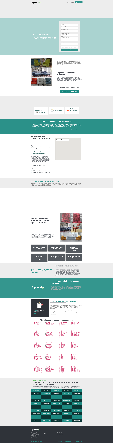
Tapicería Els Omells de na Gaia (50, 336)
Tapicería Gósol (48, 359)
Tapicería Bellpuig (36, 357)
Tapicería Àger (36, 323)
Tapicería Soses (73, 341)
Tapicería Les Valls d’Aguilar (63, 332)
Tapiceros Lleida (64, 58)
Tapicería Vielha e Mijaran (75, 364)
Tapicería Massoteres (62, 345)
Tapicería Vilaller (73, 367)
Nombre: (62, 23)
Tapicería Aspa (36, 347)
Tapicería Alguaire (36, 333)
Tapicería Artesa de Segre (37, 346)
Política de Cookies (68, 441)
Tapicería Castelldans (37, 369)
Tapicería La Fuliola (49, 372)
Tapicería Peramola (61, 364)
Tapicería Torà (73, 356)
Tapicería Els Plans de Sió (49, 337)
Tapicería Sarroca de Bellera (75, 334)
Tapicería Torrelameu (74, 354)
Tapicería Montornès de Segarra (63, 353)
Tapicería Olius (61, 360)
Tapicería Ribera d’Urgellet (75, 323)
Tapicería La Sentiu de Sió (62, 324)
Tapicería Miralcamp (61, 347)
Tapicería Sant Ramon (74, 333)
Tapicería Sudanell (73, 342)
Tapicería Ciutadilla (48, 322)
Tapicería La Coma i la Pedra (50, 370)
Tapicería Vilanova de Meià (75, 372)
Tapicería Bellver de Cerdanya (38, 358)
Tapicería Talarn (73, 344)
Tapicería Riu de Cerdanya (75, 325)
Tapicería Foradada (49, 346)
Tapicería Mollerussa (61, 348)
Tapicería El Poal (48, 329)
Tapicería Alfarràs (36, 330)
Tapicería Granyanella (49, 352)
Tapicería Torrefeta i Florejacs (75, 352)
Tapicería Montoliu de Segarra (63, 352)
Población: (62, 42)
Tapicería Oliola (61, 359)
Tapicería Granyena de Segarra (50, 355)
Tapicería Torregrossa (74, 353)
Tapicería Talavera (73, 345)
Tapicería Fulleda (48, 347)
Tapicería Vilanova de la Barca (75, 371)
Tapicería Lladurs (61, 336)
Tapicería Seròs (73, 337)
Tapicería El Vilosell (49, 333)
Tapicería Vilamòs (73, 368)
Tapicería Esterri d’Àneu (49, 342)
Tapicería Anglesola (36, 341)
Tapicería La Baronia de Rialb (50, 369)
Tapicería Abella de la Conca (37, 322)
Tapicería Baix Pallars (37, 348)
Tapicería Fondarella (49, 345)
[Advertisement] (56, 10)
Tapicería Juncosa (48, 364)
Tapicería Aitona (36, 325)
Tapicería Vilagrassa (74, 366)
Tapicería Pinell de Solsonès (63, 365)
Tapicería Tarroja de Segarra (75, 346)
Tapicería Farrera (48, 344)
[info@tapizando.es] (44, 433)
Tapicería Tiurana (73, 348)
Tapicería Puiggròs (61, 372)
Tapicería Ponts (61, 367)
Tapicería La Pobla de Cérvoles (50, 376)
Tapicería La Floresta (49, 371)
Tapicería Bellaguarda (37, 354)
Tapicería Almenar (36, 337)
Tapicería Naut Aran (61, 355)
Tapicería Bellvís (36, 359)
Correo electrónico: (64, 26)
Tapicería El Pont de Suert (49, 331)
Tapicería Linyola (61, 334)
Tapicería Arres (36, 343)
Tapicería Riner (73, 324)
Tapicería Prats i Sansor (62, 368)
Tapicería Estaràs (48, 341)
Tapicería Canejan (36, 366)
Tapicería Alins (36, 334)
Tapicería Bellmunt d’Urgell (37, 356)
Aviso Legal (60, 441)
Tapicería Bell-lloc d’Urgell (37, 353)
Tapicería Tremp (73, 357)
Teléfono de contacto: (64, 29)
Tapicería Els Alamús (49, 334)
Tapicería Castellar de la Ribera (38, 368)
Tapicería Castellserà (36, 371)
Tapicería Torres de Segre (75, 355)
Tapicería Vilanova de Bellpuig (75, 369)
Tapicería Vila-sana (74, 365)
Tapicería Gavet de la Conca (50, 349)
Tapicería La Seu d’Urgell (62, 325)
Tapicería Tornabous (74, 349)
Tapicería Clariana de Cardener (50, 323)
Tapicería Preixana (61, 369)
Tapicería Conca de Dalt (49, 325)
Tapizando (67, 2)
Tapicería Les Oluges (62, 331)
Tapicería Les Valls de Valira (63, 333)
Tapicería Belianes (36, 352)
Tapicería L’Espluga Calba (49, 368)
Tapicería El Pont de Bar (49, 330)
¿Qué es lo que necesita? (65, 33)
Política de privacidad (78, 441)
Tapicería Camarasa (36, 365)
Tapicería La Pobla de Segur (63, 322)
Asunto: (62, 36)
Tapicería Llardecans (62, 337)
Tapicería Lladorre (61, 335)
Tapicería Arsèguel (36, 344)
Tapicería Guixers (48, 358)
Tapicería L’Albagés (49, 366)
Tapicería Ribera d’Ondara (75, 322)
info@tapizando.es (48, 433)
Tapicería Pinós (61, 366)
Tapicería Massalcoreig (62, 344)
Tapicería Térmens (74, 359)
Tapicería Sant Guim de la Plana (75, 330)
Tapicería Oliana (61, 358)
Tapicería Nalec (61, 354)
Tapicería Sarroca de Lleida (75, 335)
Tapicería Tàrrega (73, 358)
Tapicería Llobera (61, 341)
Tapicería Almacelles (36, 335)
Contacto (72, 2)
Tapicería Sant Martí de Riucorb (75, 332)
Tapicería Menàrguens (62, 346)
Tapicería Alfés (36, 331)
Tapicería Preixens (61, 370)
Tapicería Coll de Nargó (49, 324)
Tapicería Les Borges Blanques (63, 330)
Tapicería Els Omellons (49, 335)
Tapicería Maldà (61, 343)
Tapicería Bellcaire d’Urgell (37, 355)
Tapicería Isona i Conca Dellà (50, 360)
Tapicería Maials (61, 342)
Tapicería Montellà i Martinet (63, 349)
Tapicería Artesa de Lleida (37, 345)
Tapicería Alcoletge (36, 329)
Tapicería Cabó (36, 364)
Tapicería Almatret (36, 336)
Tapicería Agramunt (36, 324)
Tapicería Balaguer (36, 349)
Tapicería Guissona (49, 357)
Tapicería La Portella (61, 323)
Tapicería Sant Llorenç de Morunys (76, 331)
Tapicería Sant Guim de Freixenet (76, 329)
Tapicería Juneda (48, 365)
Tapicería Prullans (61, 371)
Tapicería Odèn (61, 357)
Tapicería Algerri (36, 332)
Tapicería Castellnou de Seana (38, 370)
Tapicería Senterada (74, 336)
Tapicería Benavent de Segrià (38, 360)
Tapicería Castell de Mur (37, 367)
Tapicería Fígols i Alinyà (49, 348)
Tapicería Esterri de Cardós (50, 343)
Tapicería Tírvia (73, 360)
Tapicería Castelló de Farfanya (38, 372)
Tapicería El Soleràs (49, 332)
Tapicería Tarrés (73, 347)
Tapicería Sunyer (73, 343)
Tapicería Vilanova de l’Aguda (75, 370)
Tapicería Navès (61, 356)
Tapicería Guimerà (48, 356)
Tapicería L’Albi (48, 367)
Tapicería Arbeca (36, 342)
